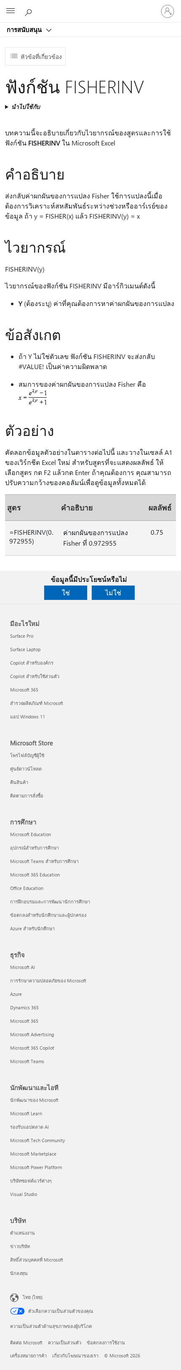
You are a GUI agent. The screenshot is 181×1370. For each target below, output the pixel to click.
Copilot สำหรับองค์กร (31, 663)
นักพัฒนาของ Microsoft (34, 1100)
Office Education (26, 888)
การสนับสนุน (25, 29)
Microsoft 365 (24, 689)
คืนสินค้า (19, 782)
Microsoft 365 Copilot (32, 1048)
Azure (16, 994)
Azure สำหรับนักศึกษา (32, 928)
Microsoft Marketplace (33, 1154)
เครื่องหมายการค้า (28, 1355)
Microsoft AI (22, 967)
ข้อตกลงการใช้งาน (106, 1342)
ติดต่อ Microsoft (26, 1342)
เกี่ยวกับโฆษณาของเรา (75, 1355)
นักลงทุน (19, 1273)
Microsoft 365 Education (35, 874)
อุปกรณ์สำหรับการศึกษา (34, 848)
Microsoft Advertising (32, 1034)
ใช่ (66, 592)
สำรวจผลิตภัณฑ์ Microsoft (36, 703)
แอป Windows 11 (27, 716)
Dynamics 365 (24, 1007)
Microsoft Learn (26, 1113)
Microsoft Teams (27, 1061)
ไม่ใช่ (113, 592)
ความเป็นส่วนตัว (64, 1342)
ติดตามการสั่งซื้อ (26, 795)
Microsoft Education (30, 834)
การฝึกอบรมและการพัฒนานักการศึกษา (50, 901)
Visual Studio (23, 1194)
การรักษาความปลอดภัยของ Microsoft (48, 980)
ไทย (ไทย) (33, 1297)
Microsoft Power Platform (36, 1167)
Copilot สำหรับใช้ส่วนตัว (34, 676)
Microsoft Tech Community (37, 1140)
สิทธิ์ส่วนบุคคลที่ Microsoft (36, 1259)
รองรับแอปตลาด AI (29, 1127)
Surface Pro (21, 636)
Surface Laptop (25, 649)
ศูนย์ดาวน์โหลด (26, 769)
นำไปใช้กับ (25, 107)
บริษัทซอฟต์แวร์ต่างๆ (31, 1180)
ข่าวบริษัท (20, 1246)
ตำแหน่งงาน (22, 1233)
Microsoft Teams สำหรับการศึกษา (44, 861)
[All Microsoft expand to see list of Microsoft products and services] (10, 11)
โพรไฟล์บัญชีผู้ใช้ (27, 755)
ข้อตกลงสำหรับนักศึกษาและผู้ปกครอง (48, 915)
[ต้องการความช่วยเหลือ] (29, 11)
